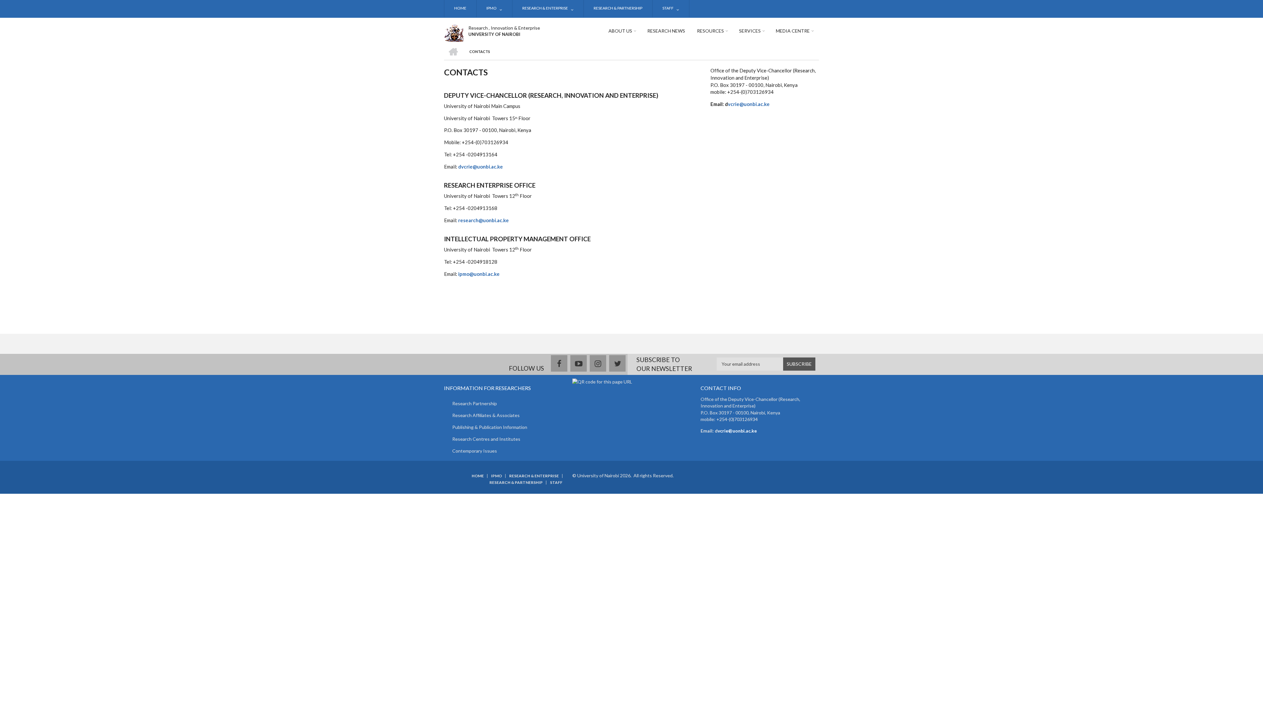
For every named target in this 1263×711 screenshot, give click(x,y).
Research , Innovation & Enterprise (504, 28)
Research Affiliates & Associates (486, 415)
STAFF (668, 8)
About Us (620, 31)
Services (750, 31)
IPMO (491, 8)
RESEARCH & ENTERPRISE (545, 8)
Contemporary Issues (474, 451)
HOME (460, 8)
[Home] (453, 32)
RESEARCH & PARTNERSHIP (618, 8)
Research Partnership (474, 403)
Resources (710, 31)
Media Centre (793, 31)
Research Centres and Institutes (486, 439)
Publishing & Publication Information (489, 427)
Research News (666, 31)
